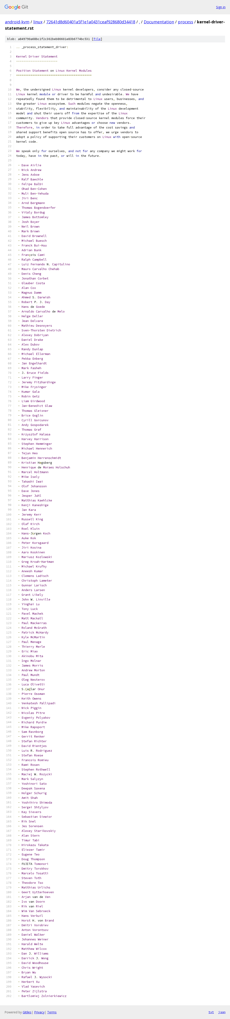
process (185, 21)
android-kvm (17, 21)
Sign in (221, 7)
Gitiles (27, 1012)
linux (37, 21)
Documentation (159, 21)
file (97, 39)
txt (211, 1012)
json (222, 1012)
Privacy (39, 1012)
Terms (52, 1012)
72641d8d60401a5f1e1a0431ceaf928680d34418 (90, 21)
